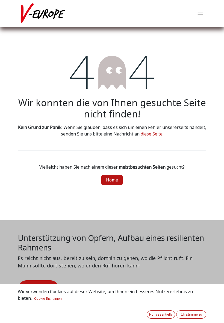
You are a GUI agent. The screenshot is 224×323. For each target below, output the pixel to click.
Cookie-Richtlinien (48, 298)
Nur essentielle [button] (161, 314)
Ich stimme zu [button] (191, 314)
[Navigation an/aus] (200, 14)
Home (112, 180)
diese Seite (152, 134)
